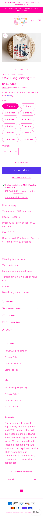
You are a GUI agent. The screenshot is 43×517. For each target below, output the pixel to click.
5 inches (26, 126)
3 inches (26, 133)
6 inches (9, 126)
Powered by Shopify (30, 512)
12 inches (10, 106)
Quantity (6, 146)
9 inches (27, 113)
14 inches (28, 139)
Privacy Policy (12, 357)
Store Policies (11, 370)
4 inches (9, 133)
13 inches (10, 139)
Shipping (5, 87)
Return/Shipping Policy (16, 351)
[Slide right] (27, 69)
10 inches (10, 113)
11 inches (28, 106)
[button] (3, 21)
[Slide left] (15, 69)
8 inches (9, 119)
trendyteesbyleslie (17, 512)
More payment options (21, 177)
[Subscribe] (35, 479)
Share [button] (9, 330)
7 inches (26, 119)
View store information (16, 197)
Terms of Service (13, 363)
